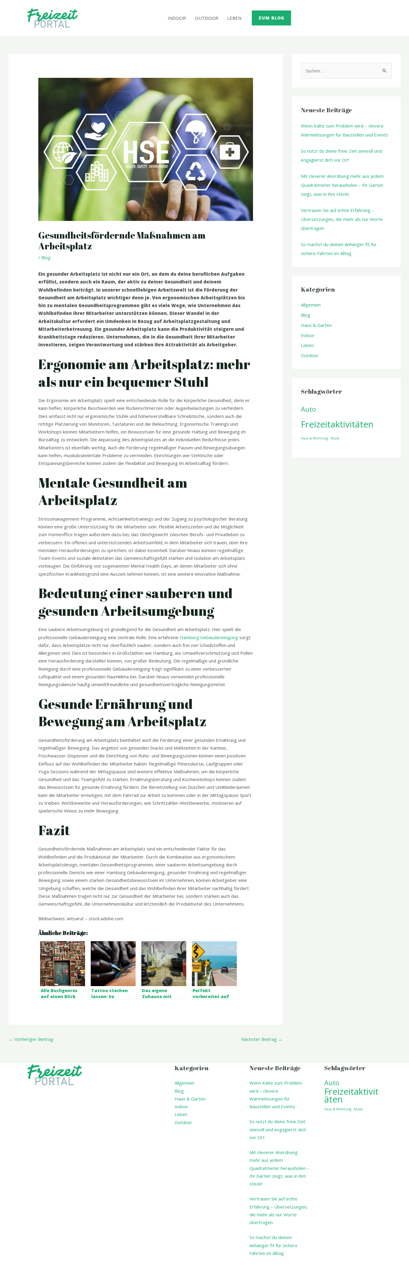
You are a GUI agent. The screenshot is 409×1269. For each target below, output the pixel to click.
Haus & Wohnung (314, 438)
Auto (308, 409)
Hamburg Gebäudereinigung (209, 637)
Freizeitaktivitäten (337, 424)
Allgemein (311, 305)
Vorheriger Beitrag (31, 1039)
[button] (271, 17)
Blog (46, 257)
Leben (234, 18)
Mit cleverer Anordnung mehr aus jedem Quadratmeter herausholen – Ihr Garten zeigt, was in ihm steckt (342, 185)
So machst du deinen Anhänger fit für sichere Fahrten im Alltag (273, 1245)
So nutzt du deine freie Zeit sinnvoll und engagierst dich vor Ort (277, 1129)
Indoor (177, 18)
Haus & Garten (316, 325)
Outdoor (206, 18)
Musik (335, 438)
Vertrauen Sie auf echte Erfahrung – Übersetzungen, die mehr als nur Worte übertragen (342, 219)
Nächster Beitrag (261, 1039)
